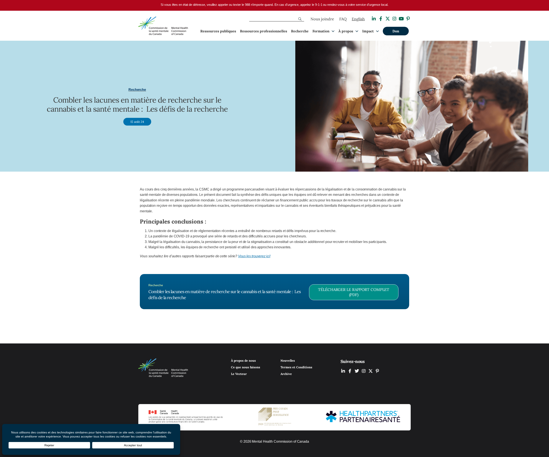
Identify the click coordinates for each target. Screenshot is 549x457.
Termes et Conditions (296, 367)
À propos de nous (243, 361)
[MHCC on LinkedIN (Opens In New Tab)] (343, 371)
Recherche (300, 31)
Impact (368, 31)
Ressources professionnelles (263, 31)
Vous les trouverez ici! (254, 256)
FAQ (343, 18)
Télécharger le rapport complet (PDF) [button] (353, 292)
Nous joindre (322, 18)
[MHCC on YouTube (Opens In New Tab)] (370, 371)
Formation (320, 31)
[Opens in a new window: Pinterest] (408, 19)
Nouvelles (288, 361)
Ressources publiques (218, 31)
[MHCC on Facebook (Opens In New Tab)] (350, 371)
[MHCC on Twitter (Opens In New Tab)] (356, 371)
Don (395, 31)
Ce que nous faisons (245, 367)
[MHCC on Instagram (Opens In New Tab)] (363, 371)
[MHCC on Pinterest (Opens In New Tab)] (377, 371)
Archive (286, 374)
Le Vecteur (239, 374)
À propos (345, 31)
